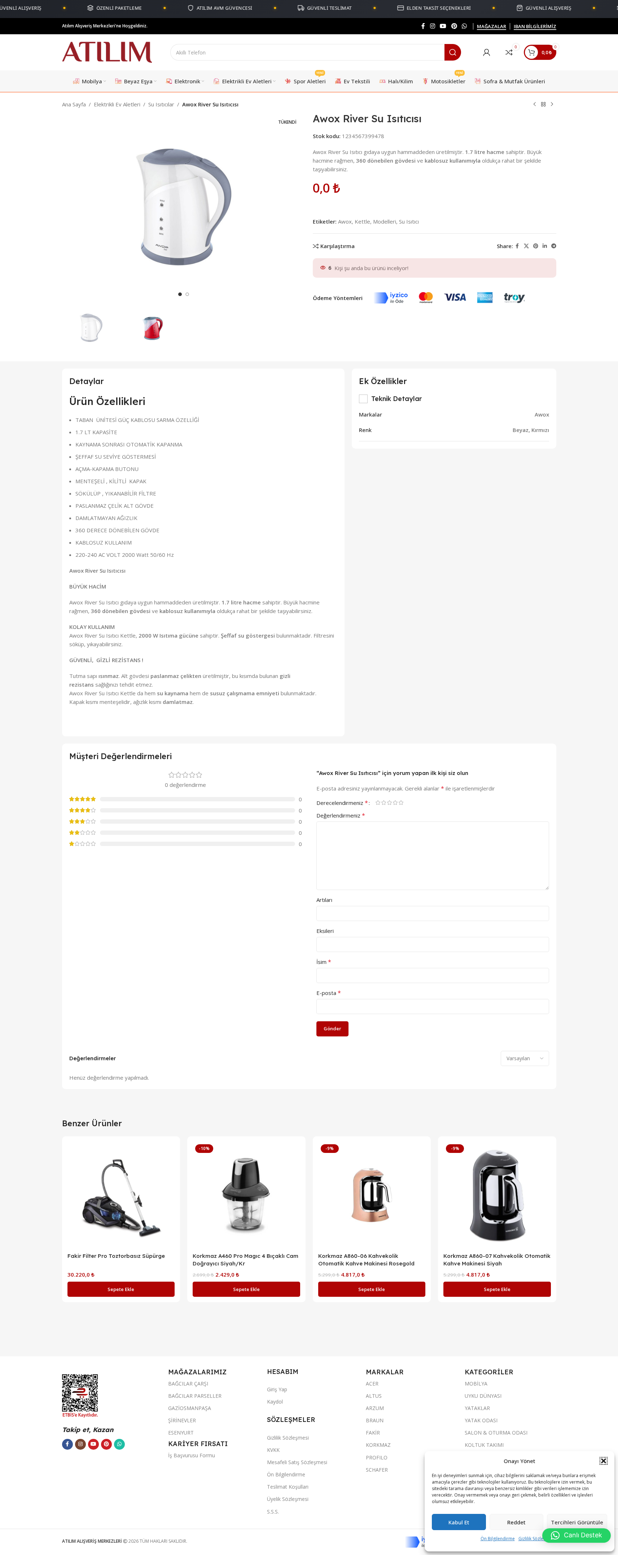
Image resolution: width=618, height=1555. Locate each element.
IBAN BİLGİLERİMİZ (535, 27)
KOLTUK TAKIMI (484, 1444)
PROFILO (376, 1457)
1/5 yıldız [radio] (378, 802)
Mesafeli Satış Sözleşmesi (297, 1462)
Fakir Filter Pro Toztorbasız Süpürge (116, 1255)
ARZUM (375, 1408)
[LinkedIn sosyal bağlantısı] (544, 246)
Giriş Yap (277, 1389)
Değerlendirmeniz (340, 815)
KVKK (273, 1449)
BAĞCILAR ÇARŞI (188, 1383)
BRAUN (374, 1420)
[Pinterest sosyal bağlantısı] (454, 26)
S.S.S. (273, 1511)
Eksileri (325, 930)
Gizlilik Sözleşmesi (536, 1539)
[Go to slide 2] (187, 294)
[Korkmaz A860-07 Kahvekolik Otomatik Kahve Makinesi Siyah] (497, 1195)
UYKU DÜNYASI (483, 1395)
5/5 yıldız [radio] (401, 802)
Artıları (324, 899)
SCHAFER (377, 1469)
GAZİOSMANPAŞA (189, 1408)
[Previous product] (534, 104)
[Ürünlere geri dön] (543, 104)
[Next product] (552, 104)
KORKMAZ (378, 1444)
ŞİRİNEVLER (182, 1420)
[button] (603, 1460)
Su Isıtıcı (409, 221)
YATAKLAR (477, 1408)
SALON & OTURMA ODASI (496, 1432)
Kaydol (275, 1401)
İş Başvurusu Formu (191, 1455)
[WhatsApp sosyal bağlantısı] (464, 26)
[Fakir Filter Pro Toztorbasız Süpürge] (121, 1195)
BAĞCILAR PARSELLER (195, 1395)
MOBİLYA (476, 1383)
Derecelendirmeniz (342, 803)
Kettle (362, 221)
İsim (323, 962)
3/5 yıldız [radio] (390, 802)
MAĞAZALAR (491, 27)
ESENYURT (181, 1432)
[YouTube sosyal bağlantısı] (443, 26)
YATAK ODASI (481, 1420)
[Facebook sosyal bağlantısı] (423, 26)
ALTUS (374, 1395)
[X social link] (526, 246)
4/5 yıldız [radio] (395, 802)
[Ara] (452, 52)
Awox (345, 221)
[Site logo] (107, 51)
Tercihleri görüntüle (577, 1522)
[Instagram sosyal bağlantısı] (432, 26)
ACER (372, 1383)
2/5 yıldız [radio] (384, 802)
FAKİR (373, 1432)
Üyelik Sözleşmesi (287, 1498)
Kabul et (458, 1522)
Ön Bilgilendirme (498, 1539)
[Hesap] (486, 52)
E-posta (328, 993)
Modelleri (384, 221)
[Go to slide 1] (180, 294)
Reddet (516, 1522)
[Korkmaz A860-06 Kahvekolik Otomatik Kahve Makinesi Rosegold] (372, 1195)
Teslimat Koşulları (287, 1486)
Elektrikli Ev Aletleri (117, 104)
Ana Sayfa (74, 104)
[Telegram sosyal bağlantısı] (553, 246)
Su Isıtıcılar (161, 104)
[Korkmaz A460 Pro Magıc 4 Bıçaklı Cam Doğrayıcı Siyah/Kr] (246, 1195)
